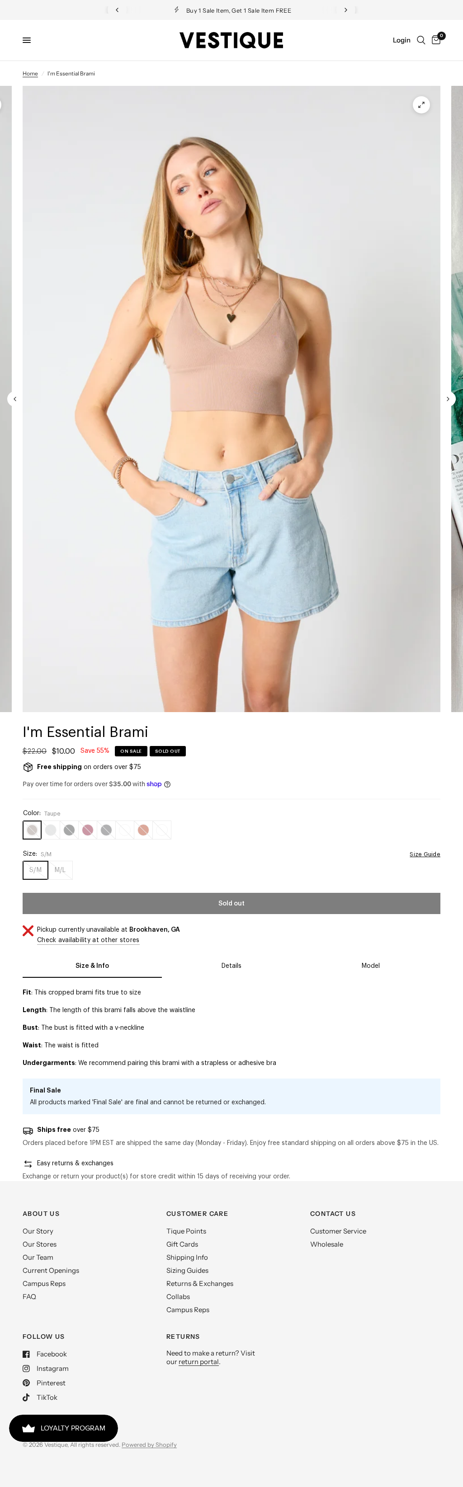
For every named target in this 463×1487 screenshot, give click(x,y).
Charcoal (106, 830)
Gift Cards (182, 1244)
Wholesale (326, 1244)
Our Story (38, 1231)
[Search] (421, 40)
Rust (143, 830)
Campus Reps (44, 1283)
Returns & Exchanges (199, 1283)
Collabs (178, 1296)
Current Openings (51, 1270)
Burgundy (87, 830)
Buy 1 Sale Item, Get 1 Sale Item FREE (238, 10)
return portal (199, 1361)
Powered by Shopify (149, 1444)
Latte (124, 830)
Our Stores (40, 1244)
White (161, 830)
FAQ (29, 1296)
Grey (50, 830)
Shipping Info (187, 1257)
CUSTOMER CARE (197, 1213)
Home (30, 73)
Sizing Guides (187, 1270)
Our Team (38, 1257)
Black (69, 830)
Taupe (32, 830)
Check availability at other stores (88, 940)
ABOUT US (41, 1213)
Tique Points (186, 1231)
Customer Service (338, 1231)
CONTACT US (333, 1213)
